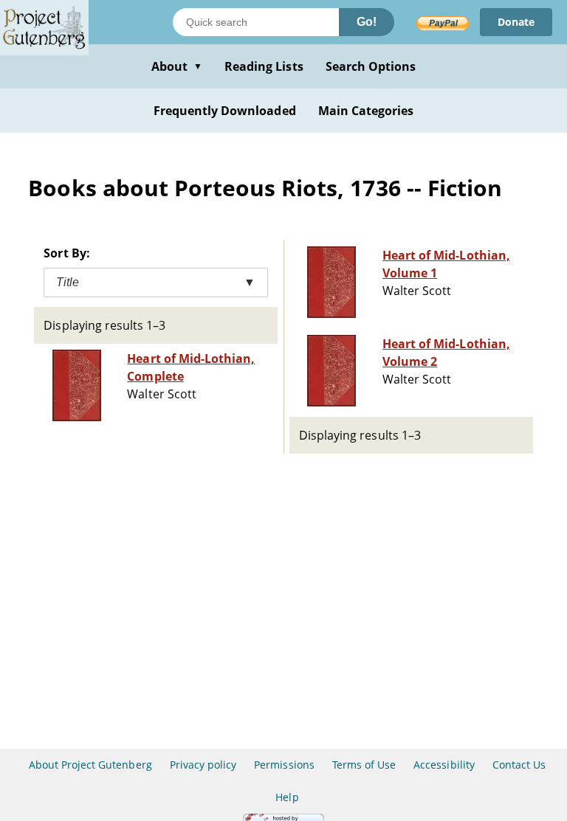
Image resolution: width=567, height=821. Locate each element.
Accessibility (444, 765)
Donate (516, 22)
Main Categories (366, 111)
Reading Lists (263, 66)
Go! (367, 21)
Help (286, 797)
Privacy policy (203, 765)
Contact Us (519, 765)
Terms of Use (364, 765)
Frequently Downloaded (225, 111)
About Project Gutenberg (90, 765)
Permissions (284, 765)
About (176, 66)
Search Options (371, 66)
